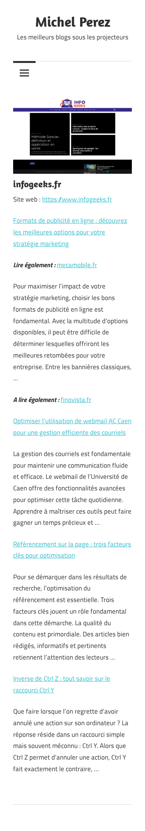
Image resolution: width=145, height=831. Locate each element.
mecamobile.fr (77, 265)
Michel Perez (72, 21)
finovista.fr (76, 400)
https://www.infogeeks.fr (77, 199)
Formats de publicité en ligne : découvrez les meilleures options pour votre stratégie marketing (70, 232)
